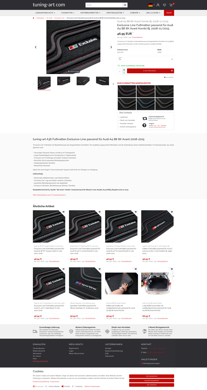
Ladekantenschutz (44, 13)
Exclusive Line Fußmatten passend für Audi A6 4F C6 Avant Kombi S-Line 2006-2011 (121, 251)
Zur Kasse (37, 356)
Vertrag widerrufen (40, 361)
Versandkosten (137, 37)
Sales (169, 13)
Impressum (109, 356)
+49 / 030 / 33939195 (160, 125)
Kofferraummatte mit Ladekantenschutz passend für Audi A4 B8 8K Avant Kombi (120, 308)
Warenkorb (37, 353)
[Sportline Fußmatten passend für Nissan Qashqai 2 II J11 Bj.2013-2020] (85, 283)
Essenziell (39, 386)
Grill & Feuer (152, 13)
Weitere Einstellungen (92, 386)
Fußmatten (67, 13)
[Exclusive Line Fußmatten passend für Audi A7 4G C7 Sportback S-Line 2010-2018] (49, 283)
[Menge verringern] (123, 72)
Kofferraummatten (90, 13)
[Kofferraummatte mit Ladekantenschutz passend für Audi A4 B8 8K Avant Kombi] (121, 283)
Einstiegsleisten (114, 13)
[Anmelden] (158, 5)
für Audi (49, 18)
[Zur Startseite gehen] (33, 18)
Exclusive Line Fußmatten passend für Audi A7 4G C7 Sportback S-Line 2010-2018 (49, 308)
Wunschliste (169, 77)
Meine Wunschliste (76, 353)
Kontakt (108, 348)
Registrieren (74, 348)
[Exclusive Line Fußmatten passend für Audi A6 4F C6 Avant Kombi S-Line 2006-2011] (121, 226)
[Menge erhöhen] (123, 69)
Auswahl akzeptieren (151, 380)
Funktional (78, 386)
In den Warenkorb (149, 71)
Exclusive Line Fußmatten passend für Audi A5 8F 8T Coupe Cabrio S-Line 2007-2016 (49, 251)
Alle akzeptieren (151, 376)
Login (71, 351)
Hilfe (35, 359)
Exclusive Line (59, 18)
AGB (106, 353)
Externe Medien (54, 386)
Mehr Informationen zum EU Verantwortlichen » (49, 195)
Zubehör (134, 13)
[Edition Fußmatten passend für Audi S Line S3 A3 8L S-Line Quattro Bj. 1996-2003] (157, 226)
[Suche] (125, 5)
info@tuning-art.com (159, 127)
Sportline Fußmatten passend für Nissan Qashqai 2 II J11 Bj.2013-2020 (84, 307)
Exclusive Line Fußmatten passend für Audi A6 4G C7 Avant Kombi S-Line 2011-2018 (85, 251)
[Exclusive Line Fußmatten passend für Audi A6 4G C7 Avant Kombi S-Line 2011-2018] (85, 226)
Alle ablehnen (152, 385)
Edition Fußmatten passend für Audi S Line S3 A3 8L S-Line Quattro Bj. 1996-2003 (157, 251)
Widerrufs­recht (39, 351)
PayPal (67, 386)
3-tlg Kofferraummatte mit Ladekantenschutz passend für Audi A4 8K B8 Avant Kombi (156, 308)
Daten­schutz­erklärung (114, 351)
